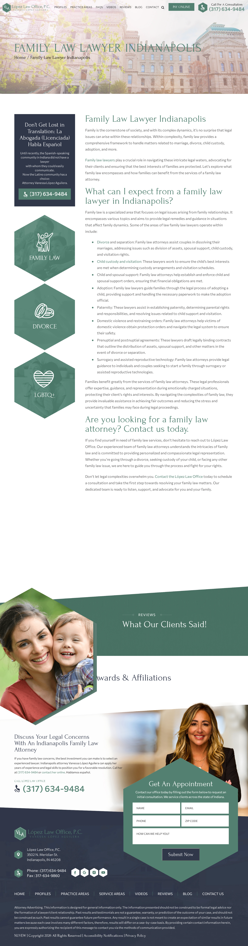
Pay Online (181, 7)
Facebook (75, 872)
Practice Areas (81, 7)
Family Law (44, 249)
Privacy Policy (136, 936)
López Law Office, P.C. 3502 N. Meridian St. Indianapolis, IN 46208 (44, 854)
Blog (138, 7)
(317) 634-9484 (227, 9)
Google (85, 872)
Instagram (94, 872)
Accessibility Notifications (103, 936)
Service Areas (112, 894)
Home (19, 894)
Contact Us (213, 894)
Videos (111, 7)
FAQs (99, 7)
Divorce (103, 242)
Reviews (125, 7)
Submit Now (180, 854)
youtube (103, 872)
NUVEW (20, 936)
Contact (152, 7)
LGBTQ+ (44, 386)
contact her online (53, 772)
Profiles (60, 7)
